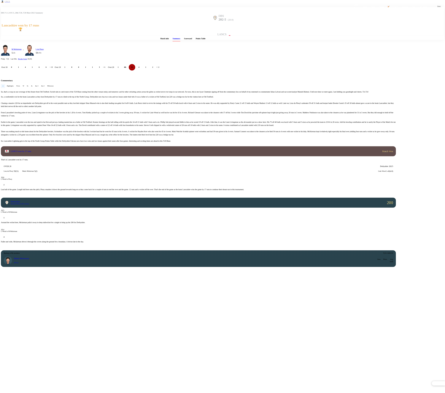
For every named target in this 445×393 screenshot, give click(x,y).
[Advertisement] (415, 58)
